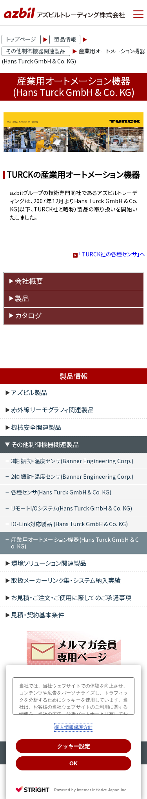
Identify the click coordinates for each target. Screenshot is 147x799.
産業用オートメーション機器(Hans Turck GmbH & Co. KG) (75, 543)
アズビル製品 (29, 392)
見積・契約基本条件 (37, 614)
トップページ (21, 39)
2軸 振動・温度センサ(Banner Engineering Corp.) (72, 476)
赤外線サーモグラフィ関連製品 (52, 409)
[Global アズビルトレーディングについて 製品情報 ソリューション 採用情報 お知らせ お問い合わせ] (138, 14)
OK (73, 763)
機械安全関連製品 (36, 427)
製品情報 (65, 39)
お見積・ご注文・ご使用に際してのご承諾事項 (71, 597)
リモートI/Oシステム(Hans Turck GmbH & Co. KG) (71, 508)
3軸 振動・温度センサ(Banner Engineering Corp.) (72, 461)
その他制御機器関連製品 (35, 51)
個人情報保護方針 (74, 727)
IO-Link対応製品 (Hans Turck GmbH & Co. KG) (69, 524)
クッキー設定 (73, 746)
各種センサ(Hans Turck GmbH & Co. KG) (61, 492)
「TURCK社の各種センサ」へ (112, 254)
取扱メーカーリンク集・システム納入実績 (66, 580)
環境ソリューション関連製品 (48, 563)
